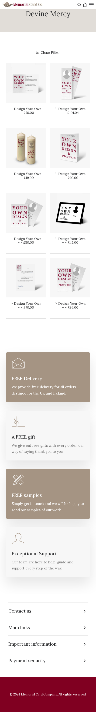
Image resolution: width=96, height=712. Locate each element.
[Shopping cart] (84, 5)
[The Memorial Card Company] (28, 4)
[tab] (48, 611)
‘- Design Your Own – (26, 111)
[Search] (79, 5)
